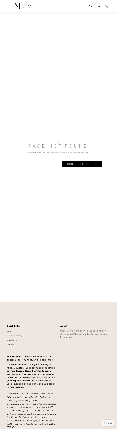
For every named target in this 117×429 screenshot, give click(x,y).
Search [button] (50, 164)
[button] (10, 6)
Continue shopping (82, 164)
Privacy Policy (14, 335)
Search (10, 331)
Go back (26, 164)
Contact (11, 344)
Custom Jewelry (16, 340)
